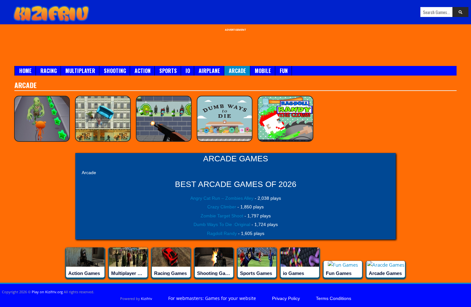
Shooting (115, 71)
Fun (284, 71)
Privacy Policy (286, 298)
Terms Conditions (333, 298)
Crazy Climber (221, 206)
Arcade (237, 71)
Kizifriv (146, 298)
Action (143, 71)
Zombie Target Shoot (222, 215)
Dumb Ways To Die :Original (222, 224)
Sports (168, 71)
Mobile (263, 71)
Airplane (209, 71)
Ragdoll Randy (222, 233)
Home (25, 71)
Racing (48, 71)
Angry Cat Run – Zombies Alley (221, 198)
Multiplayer (80, 71)
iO (188, 71)
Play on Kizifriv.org (47, 291)
